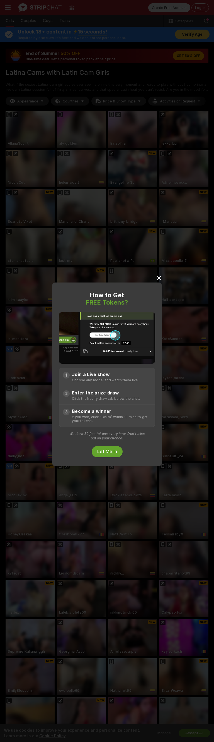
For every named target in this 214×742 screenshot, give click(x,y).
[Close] (159, 278)
